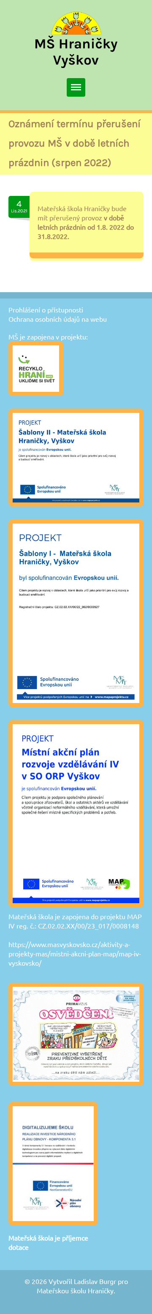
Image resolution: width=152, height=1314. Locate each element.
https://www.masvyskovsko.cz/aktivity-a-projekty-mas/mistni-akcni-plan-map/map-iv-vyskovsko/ (74, 953)
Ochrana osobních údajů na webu (57, 319)
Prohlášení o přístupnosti (45, 309)
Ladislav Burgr (95, 1281)
